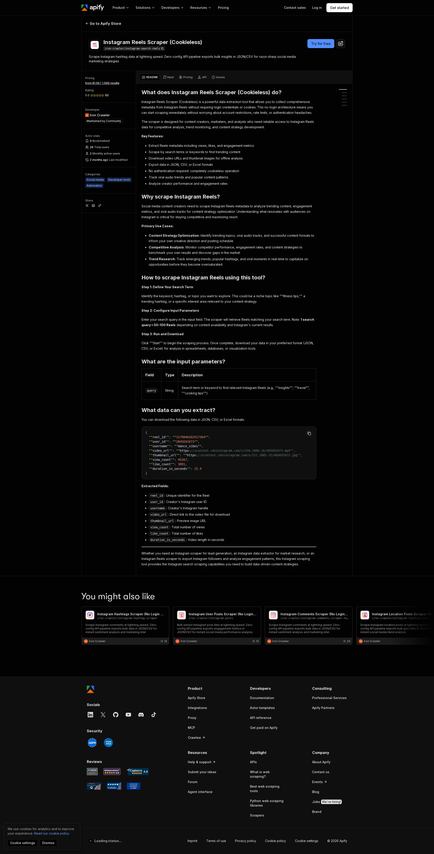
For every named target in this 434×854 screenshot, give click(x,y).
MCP (191, 728)
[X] (103, 714)
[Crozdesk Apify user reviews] (133, 786)
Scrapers (257, 815)
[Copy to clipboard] (309, 433)
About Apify (321, 762)
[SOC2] (108, 742)
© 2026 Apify (337, 841)
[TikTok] (153, 714)
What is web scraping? (260, 774)
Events (317, 782)
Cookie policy (275, 841)
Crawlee (194, 737)
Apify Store (196, 698)
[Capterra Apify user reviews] (137, 771)
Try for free (321, 43)
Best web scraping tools (264, 788)
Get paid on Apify (264, 728)
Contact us (320, 772)
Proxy (192, 718)
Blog (315, 792)
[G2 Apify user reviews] (94, 786)
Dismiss (48, 843)
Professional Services (329, 698)
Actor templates (262, 708)
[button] (205, 688)
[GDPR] (92, 742)
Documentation (262, 698)
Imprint (192, 841)
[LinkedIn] (90, 714)
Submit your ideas (202, 772)
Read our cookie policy (51, 833)
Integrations (197, 708)
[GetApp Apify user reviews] (92, 771)
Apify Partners (323, 708)
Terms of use (216, 841)
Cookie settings (306, 841)
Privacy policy (245, 841)
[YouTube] (128, 714)
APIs (253, 762)
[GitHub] (115, 714)
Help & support (199, 762)
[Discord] (141, 714)
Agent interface (200, 792)
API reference (260, 718)
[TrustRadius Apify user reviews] (114, 786)
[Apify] (92, 8)
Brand (316, 812)
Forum (192, 782)
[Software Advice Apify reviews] (112, 771)
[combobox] (340, 43)
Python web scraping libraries (266, 803)
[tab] (150, 77)
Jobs (326, 802)
